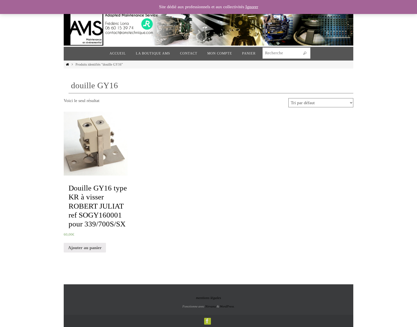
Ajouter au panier (85, 247)
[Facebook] (207, 321)
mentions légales (208, 298)
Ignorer (251, 6)
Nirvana (210, 306)
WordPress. (227, 306)
